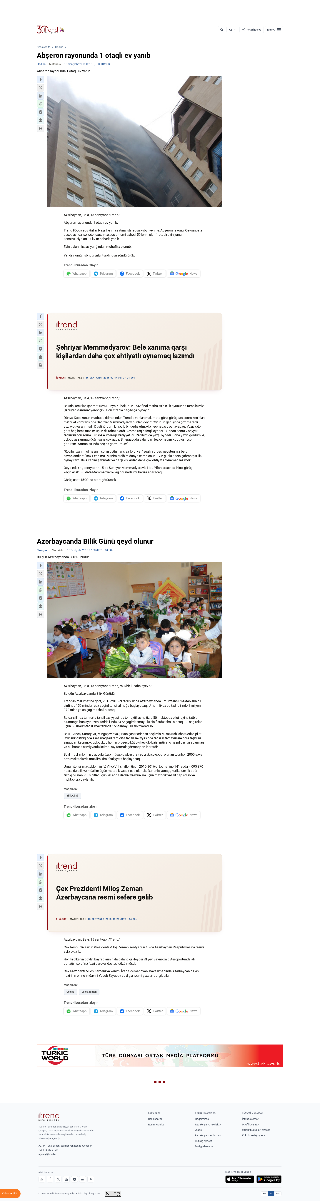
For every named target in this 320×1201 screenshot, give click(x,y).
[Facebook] (50, 1179)
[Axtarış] (221, 29)
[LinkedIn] (82, 1179)
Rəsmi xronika (156, 1124)
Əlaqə (198, 1129)
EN (264, 1193)
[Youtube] (66, 1179)
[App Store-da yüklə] (239, 1179)
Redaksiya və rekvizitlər (208, 1124)
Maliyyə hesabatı (204, 1146)
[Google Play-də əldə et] (268, 1179)
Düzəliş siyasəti (203, 1141)
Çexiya (70, 991)
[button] (40, 79)
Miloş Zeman (89, 991)
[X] (58, 1179)
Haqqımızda (202, 1118)
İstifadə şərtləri (250, 1118)
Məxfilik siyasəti (251, 1124)
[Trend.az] (50, 30)
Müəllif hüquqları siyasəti (256, 1129)
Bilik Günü (72, 795)
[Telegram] (74, 1179)
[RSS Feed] (90, 1179)
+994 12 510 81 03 (48, 1149)
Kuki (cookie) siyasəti (254, 1135)
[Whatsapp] (42, 1179)
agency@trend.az (48, 1154)
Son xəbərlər (155, 1118)
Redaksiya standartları (208, 1135)
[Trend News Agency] (49, 1116)
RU (277, 1193)
